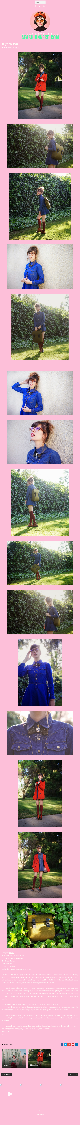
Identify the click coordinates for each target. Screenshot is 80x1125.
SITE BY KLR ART (40, 1114)
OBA (10, 964)
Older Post (73, 1074)
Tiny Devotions (19, 958)
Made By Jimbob (25, 969)
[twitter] (39, 6)
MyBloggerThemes (35, 1116)
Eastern (6, 1065)
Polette (12, 961)
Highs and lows (33, 1065)
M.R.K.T (11, 953)
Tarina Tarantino (18, 955)
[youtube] (35, 6)
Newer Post (6, 1074)
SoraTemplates (13, 1116)
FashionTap (11, 966)
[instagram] (43, 6)
